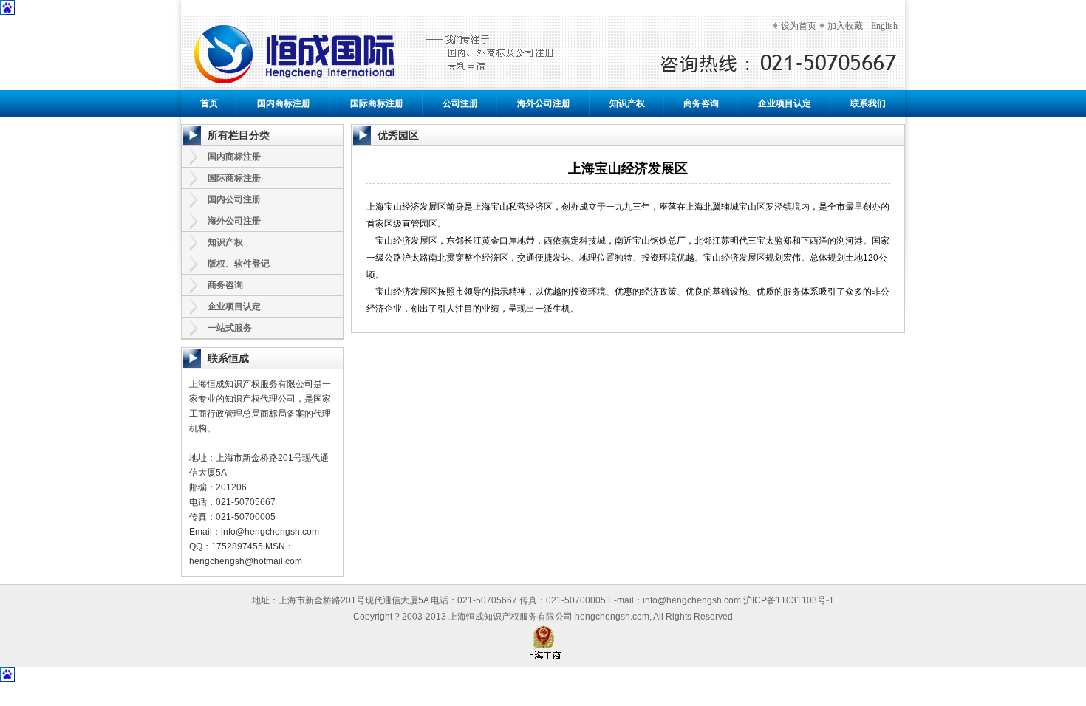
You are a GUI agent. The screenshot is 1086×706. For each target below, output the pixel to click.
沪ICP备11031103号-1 (788, 600)
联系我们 (868, 103)
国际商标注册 (376, 103)
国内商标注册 (283, 103)
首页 (209, 103)
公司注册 (460, 103)
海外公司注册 (543, 103)
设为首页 (798, 26)
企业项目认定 (784, 103)
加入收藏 (845, 26)
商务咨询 (701, 103)
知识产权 (627, 103)
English (884, 26)
